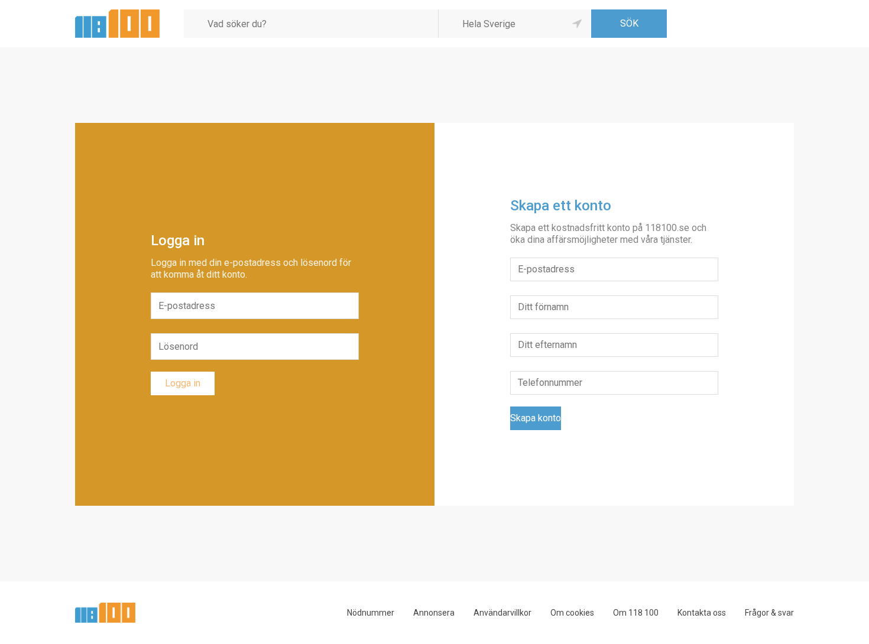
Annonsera (434, 612)
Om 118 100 (636, 612)
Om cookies (572, 612)
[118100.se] (117, 13)
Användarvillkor (502, 612)
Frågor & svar (769, 612)
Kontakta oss (701, 612)
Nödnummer (370, 612)
